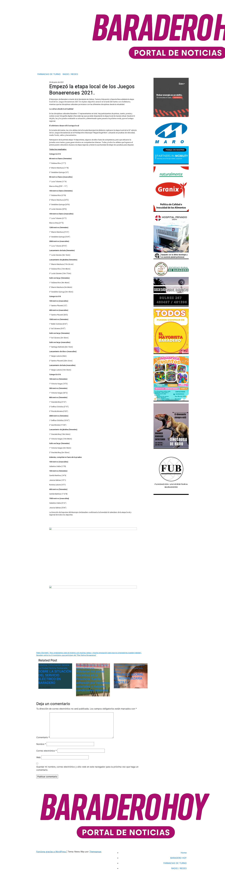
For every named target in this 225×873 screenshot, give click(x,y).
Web (38, 757)
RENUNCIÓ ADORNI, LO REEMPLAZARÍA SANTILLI (129, 678)
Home (184, 852)
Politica (117, 671)
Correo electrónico (46, 750)
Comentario (43, 737)
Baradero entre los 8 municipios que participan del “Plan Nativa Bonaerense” (66, 655)
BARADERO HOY (178, 858)
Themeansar (95, 851)
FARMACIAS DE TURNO (49, 74)
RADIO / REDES (70, 74)
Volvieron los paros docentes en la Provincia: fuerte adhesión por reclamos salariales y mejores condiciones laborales (93, 681)
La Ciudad (43, 668)
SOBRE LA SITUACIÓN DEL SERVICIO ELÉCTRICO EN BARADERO (54, 677)
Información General (59, 665)
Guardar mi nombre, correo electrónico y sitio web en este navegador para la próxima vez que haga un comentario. (87, 768)
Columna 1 (43, 665)
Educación (81, 665)
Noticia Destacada (58, 668)
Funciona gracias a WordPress (51, 851)
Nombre (41, 744)
